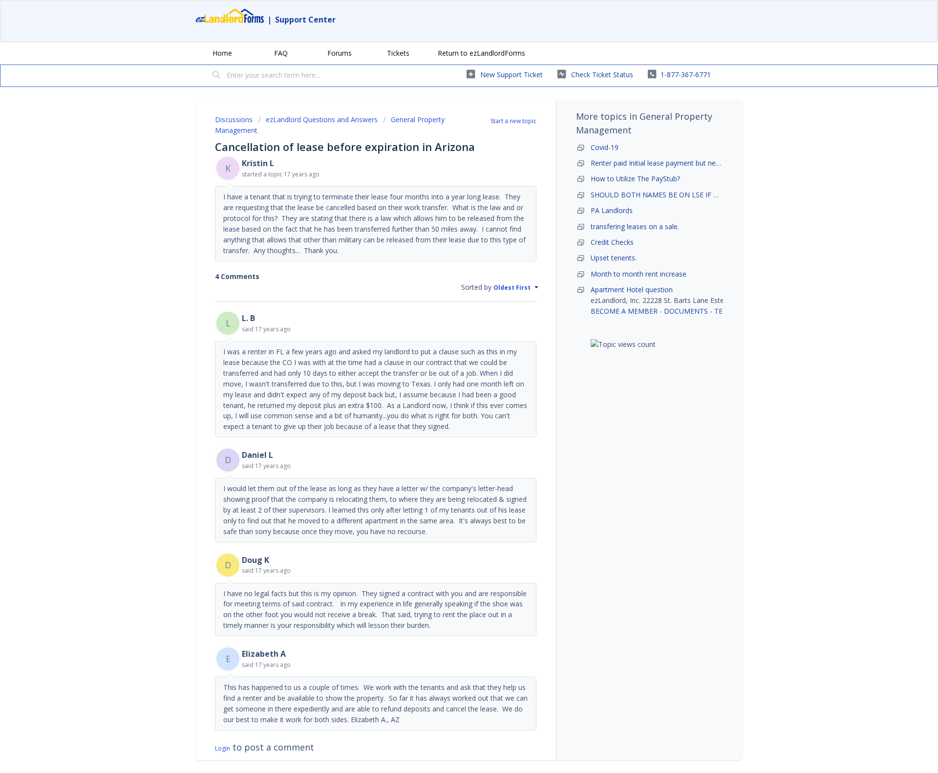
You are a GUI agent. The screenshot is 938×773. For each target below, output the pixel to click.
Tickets (398, 53)
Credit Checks (612, 242)
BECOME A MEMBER (624, 311)
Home (222, 53)
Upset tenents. (614, 257)
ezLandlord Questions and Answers (322, 119)
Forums (339, 53)
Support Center (305, 19)
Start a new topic (513, 121)
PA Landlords (612, 210)
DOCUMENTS (686, 311)
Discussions (234, 119)
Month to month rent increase (638, 274)
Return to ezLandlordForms (481, 53)
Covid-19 (604, 147)
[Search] (216, 76)
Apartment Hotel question (632, 289)
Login (222, 748)
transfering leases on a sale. (635, 226)
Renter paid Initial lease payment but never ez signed (674, 163)
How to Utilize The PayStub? (635, 178)
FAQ (281, 53)
